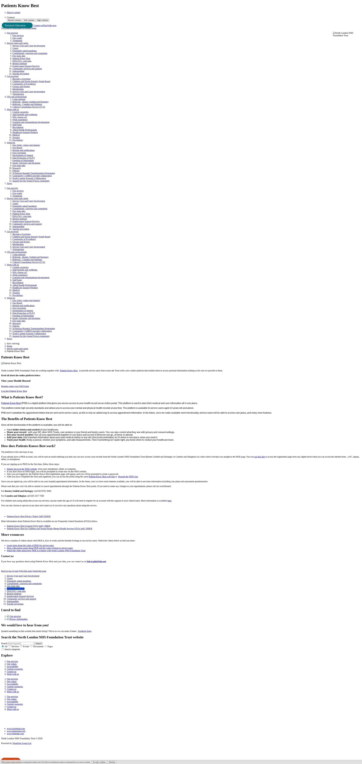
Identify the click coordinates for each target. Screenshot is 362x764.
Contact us (38, 25)
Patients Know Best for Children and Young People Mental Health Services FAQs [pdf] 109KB (49, 528)
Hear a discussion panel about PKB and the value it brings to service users (40, 548)
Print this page (25, 571)
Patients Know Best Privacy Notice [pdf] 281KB (28, 516)
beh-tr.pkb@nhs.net (96, 561)
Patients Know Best (11, 403)
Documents (38, 646)
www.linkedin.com (15, 733)
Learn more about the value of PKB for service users (30, 545)
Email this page (39, 571)
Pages (50, 646)
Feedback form (84, 631)
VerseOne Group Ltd (21, 743)
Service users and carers (17, 348)
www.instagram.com (16, 731)
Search (4, 643)
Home (9, 346)
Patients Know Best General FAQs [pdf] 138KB (28, 526)
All (6, 646)
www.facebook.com (16, 728)
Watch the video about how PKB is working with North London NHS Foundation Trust (46, 550)
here (169, 500)
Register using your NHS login (15, 386)
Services (15, 646)
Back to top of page (10, 571)
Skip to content (13, 12)
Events (26, 646)
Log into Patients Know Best (14, 391)
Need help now (50, 25)
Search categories (12, 649)
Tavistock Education (15, 25)
